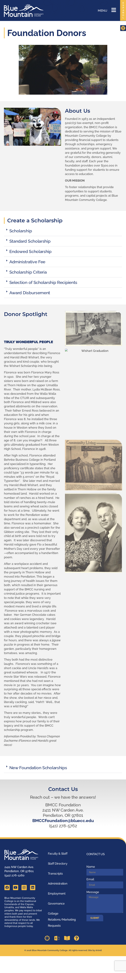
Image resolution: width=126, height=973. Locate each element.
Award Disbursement (29, 292)
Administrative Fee (27, 261)
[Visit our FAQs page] (77, 938)
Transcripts (55, 873)
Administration (57, 883)
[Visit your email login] (58, 938)
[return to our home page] (23, 854)
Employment (56, 893)
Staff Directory (57, 863)
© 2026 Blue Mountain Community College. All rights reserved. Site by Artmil (63, 950)
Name (90, 866)
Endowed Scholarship (30, 251)
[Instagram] (24, 887)
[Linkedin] (32, 887)
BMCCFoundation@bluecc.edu (63, 820)
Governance (56, 903)
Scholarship (20, 230)
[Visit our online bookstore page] (67, 938)
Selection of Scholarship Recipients (43, 282)
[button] (123, 28)
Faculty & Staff (57, 853)
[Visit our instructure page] (48, 938)
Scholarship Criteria (28, 272)
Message (92, 892)
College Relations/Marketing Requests (62, 919)
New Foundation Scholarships (38, 767)
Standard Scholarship (30, 241)
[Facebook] (7, 887)
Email (90, 879)
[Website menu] (113, 10)
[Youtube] (15, 887)
